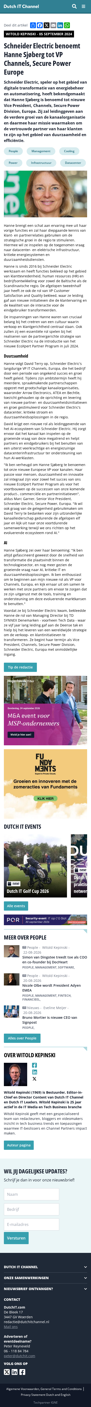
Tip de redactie (20, 667)
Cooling (69, 151)
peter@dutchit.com (19, 1356)
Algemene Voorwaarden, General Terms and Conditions (44, 1389)
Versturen (16, 1238)
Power (13, 163)
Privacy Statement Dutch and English (45, 1395)
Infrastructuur (41, 163)
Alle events (16, 906)
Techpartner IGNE (45, 1402)
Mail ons (11, 1326)
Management (41, 151)
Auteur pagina (19, 1145)
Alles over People (22, 1038)
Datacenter (73, 163)
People (13, 151)
